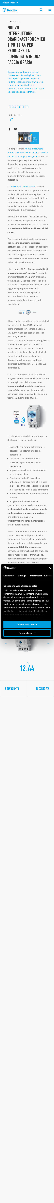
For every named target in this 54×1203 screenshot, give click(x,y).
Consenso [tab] (8, 575)
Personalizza (25, 633)
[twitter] (15, 129)
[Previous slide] (5, 643)
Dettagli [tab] (22, 575)
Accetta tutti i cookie (27, 624)
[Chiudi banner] (50, 568)
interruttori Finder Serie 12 (23, 186)
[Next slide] (48, 643)
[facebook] (9, 129)
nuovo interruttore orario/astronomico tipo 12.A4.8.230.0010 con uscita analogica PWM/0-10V (27, 152)
